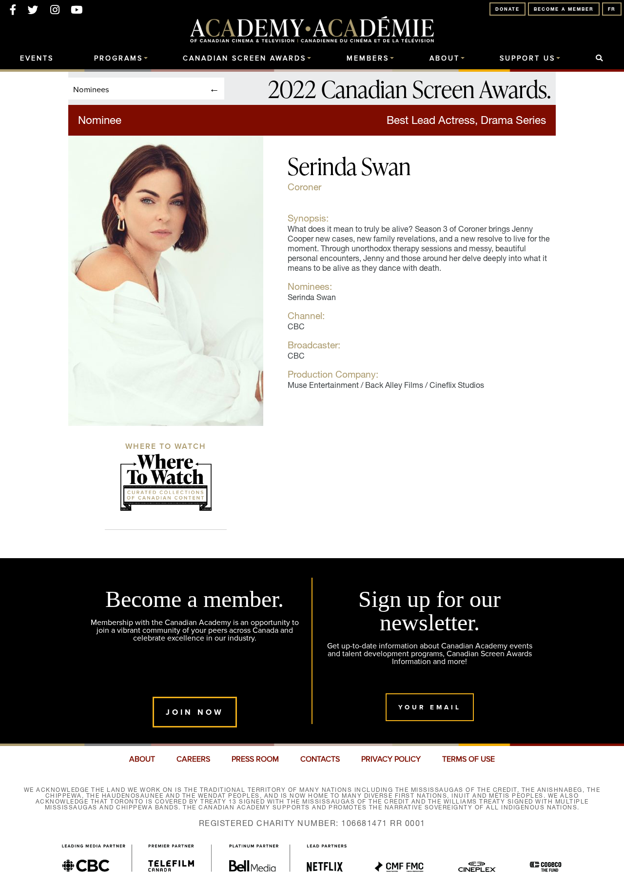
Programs (118, 58)
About (444, 58)
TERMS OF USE (468, 759)
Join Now (195, 712)
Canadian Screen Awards (244, 58)
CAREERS (193, 759)
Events (37, 58)
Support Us (527, 58)
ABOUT (142, 759)
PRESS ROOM (255, 759)
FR (612, 9)
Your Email (429, 707)
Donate (507, 9)
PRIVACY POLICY (391, 759)
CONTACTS (320, 759)
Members (368, 58)
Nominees (91, 89)
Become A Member (564, 9)
